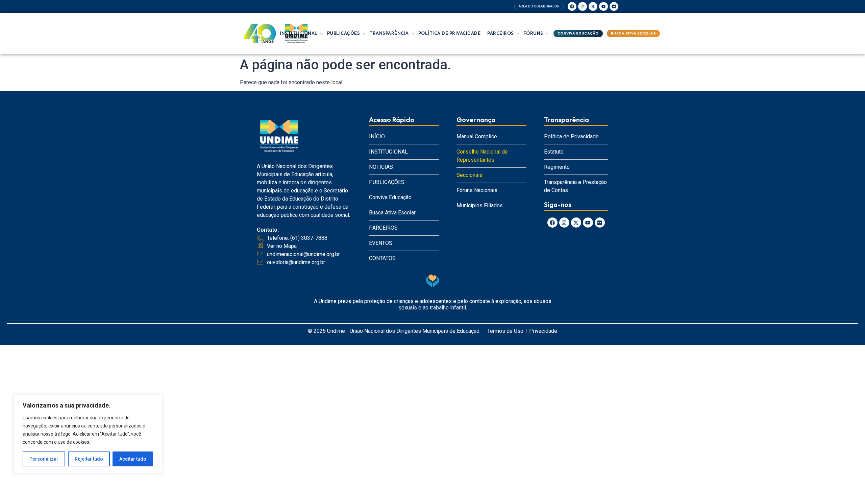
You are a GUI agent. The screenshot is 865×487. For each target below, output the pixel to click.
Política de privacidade (449, 33)
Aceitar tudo (132, 459)
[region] (88, 433)
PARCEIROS (500, 33)
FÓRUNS (533, 33)
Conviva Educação (578, 33)
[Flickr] (614, 6)
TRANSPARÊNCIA (389, 33)
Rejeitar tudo (89, 459)
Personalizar (43, 459)
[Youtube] (603, 6)
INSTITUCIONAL (299, 33)
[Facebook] (572, 6)
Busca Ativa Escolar (633, 33)
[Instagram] (582, 6)
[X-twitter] (593, 6)
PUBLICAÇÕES (343, 33)
